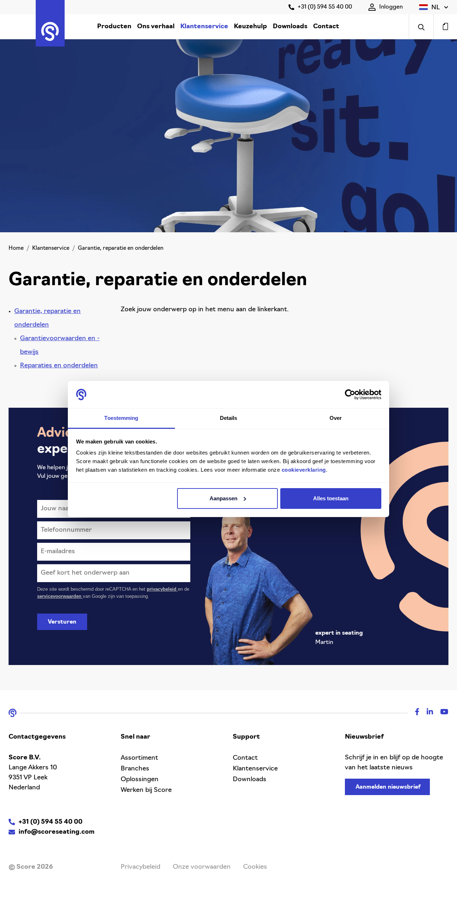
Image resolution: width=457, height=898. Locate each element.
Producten (114, 27)
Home (16, 248)
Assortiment (139, 758)
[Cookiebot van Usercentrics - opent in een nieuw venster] (350, 394)
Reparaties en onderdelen (59, 366)
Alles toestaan (330, 498)
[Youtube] (440, 713)
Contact (326, 27)
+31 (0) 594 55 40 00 (325, 7)
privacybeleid (162, 589)
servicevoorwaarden (60, 596)
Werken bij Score (146, 790)
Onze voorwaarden (202, 867)
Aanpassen (223, 498)
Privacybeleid (140, 867)
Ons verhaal (156, 27)
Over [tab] (336, 418)
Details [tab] (228, 418)
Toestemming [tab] (121, 418)
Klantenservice (204, 27)
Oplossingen (140, 780)
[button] (433, 7)
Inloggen (391, 7)
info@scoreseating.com (57, 832)
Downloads (290, 27)
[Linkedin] (426, 713)
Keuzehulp (250, 27)
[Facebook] (414, 713)
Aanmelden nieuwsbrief (388, 787)
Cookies (255, 867)
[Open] (421, 26)
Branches (135, 769)
